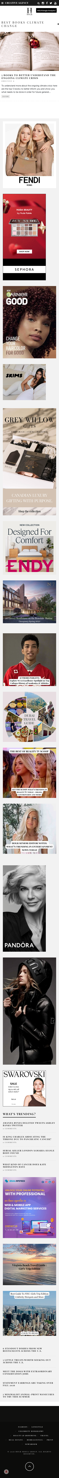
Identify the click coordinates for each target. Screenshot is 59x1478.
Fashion (23, 1427)
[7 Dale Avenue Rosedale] (29, 601)
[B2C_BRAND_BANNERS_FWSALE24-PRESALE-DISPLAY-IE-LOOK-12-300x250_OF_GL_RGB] (24, 1088)
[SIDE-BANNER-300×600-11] (29, 1010)
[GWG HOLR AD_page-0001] (29, 461)
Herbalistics (35, 1440)
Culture (5, 96)
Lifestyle (37, 1427)
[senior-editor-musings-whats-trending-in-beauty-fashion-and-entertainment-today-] (29, 716)
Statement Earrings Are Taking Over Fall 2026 (28, 1384)
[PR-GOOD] (29, 321)
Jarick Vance (6, 81)
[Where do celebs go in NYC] (29, 1313)
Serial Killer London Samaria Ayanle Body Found (29, 1151)
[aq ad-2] (29, 1264)
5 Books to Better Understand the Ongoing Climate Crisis (28, 76)
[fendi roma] (29, 154)
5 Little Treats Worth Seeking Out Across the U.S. (27, 1361)
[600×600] (29, 547)
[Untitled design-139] (24, 908)
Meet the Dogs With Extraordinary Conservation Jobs (27, 1372)
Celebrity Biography (31, 1431)
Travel (45, 1436)
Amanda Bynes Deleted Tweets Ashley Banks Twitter (29, 1124)
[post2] (29, 1207)
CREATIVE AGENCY (16, 2)
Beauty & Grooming (25, 1436)
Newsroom (31, 1444)
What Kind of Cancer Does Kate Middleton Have (24, 1165)
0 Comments (9, 1128)
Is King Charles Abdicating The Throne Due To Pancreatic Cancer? (27, 1138)
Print (50, 1440)
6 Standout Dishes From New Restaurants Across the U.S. (22, 1349)
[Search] (39, 3)
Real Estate (16, 1440)
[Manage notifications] (6, 1471)
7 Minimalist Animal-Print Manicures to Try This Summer (28, 1395)
